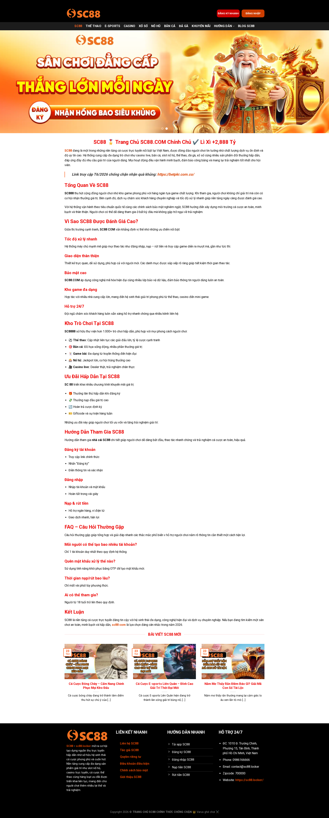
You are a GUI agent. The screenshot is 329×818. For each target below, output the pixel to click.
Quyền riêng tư (130, 757)
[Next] (317, 81)
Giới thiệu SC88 (130, 777)
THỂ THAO (93, 26)
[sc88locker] (84, 13)
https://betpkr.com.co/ (175, 174)
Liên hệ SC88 (129, 743)
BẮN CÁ (170, 26)
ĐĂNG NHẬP (253, 13)
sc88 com (119, 625)
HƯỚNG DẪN (223, 26)
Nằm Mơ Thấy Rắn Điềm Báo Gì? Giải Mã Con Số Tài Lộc (232, 686)
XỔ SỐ (143, 26)
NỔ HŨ (156, 26)
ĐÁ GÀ (183, 26)
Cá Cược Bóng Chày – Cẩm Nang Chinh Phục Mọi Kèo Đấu (96, 686)
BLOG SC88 (246, 26)
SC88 (78, 26)
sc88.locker (83, 746)
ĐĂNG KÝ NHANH (228, 13)
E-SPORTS (112, 26)
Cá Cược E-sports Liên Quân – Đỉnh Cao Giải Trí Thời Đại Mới (164, 686)
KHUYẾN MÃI (201, 26)
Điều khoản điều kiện (134, 763)
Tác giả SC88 (129, 750)
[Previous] (11, 81)
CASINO (129, 26)
